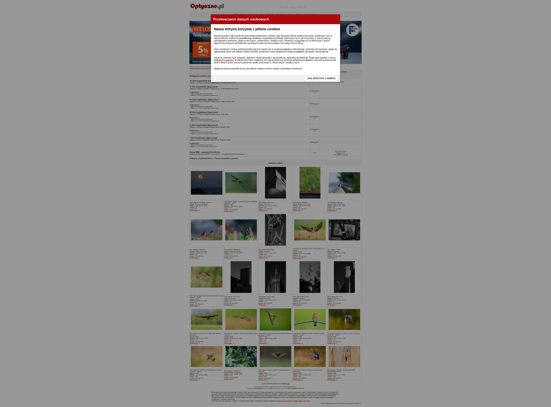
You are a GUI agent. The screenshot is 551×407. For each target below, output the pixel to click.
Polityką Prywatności (224, 60)
